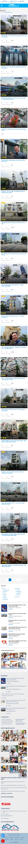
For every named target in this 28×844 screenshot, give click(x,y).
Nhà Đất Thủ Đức (19, 721)
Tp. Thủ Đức (17, 596)
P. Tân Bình (5, 597)
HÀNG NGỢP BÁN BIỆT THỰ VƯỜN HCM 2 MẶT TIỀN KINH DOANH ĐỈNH (13, 566)
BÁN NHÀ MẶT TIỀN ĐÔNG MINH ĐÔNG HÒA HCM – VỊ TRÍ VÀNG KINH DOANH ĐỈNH (13, 535)
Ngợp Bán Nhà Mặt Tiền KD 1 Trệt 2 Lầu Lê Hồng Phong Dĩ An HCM (12, 503)
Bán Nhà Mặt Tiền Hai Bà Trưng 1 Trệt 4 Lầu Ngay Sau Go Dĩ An (13, 410)
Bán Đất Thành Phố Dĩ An (7, 722)
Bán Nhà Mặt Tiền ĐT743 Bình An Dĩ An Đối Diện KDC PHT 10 (13, 254)
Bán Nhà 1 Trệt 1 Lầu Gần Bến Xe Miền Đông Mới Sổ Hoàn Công (13, 67)
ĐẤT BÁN (11, 837)
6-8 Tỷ (25, 171)
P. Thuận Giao (18, 593)
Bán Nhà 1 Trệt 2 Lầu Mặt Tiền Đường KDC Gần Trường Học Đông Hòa (12, 472)
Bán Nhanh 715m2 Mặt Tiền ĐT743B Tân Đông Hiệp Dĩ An (13, 130)
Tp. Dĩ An (3, 588)
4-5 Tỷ (25, 202)
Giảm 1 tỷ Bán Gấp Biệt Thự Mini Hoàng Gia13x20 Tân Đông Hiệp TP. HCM (13, 379)
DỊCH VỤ (16, 839)
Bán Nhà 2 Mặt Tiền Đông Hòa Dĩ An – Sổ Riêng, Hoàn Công (12, 317)
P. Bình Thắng (5, 599)
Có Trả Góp (20, 17)
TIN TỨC (21, 839)
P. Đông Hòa (5, 591)
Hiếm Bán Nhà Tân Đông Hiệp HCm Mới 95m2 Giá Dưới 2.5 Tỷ (13, 161)
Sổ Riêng (24, 17)
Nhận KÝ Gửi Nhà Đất (6, 719)
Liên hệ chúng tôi (4, 818)
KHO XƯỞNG (16, 837)
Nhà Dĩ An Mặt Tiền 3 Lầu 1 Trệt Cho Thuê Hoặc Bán (13, 694)
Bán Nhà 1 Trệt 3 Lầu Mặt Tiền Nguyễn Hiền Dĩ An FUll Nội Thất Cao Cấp (13, 192)
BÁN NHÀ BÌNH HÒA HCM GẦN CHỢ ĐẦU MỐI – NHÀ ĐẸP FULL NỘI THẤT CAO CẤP (13, 441)
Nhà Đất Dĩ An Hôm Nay (7, 724)
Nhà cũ (20, 78)
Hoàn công (20, 48)
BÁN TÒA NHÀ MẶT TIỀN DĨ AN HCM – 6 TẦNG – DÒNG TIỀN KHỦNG (12, 285)
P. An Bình (5, 594)
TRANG (11, 839)
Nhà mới (22, 202)
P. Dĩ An (4, 593)
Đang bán (16, 78)
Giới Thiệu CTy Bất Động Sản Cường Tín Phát (21, 724)
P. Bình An (5, 596)
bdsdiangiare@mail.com (8, 815)
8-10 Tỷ (25, 389)
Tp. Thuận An (17, 588)
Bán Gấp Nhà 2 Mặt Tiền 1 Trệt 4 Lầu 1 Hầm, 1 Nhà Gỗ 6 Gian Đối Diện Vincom (13, 98)
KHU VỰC (23, 837)
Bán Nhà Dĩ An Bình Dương (7, 720)
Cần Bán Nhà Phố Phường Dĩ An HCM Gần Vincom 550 (13, 223)
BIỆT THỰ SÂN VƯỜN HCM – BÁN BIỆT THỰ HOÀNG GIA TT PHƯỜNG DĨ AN (13, 348)
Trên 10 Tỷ (24, 110)
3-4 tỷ (22, 296)
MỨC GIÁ (7, 839)
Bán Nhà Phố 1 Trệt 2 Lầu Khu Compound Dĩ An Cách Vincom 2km (14, 36)
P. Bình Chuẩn (18, 591)
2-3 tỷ (20, 140)
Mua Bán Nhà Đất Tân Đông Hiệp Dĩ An (20, 720)
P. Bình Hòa (18, 594)
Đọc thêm (11, 609)
